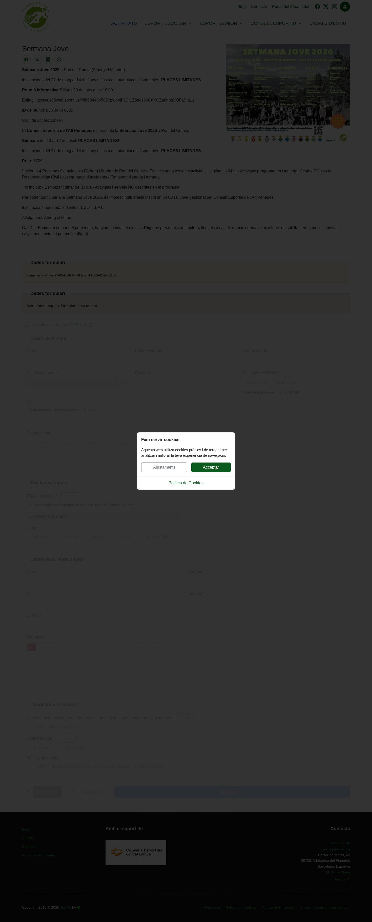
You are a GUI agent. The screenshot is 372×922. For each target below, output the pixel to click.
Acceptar (211, 467)
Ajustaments (164, 467)
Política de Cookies (186, 483)
